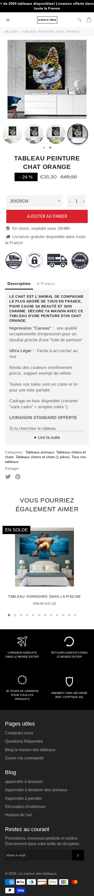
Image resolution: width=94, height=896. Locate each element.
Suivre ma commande (24, 758)
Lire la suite (48, 437)
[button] (9, 615)
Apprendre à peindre (23, 798)
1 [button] (44, 147)
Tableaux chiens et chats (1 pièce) (43, 457)
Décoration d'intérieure (25, 807)
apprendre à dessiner (24, 781)
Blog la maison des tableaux (30, 750)
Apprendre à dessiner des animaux (36, 790)
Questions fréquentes (24, 741)
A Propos (46, 283)
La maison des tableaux (37, 873)
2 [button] (50, 147)
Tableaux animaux (39, 452)
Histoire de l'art (18, 815)
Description (19, 283)
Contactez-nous (19, 733)
